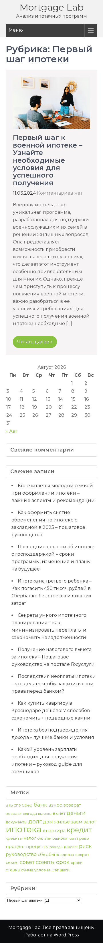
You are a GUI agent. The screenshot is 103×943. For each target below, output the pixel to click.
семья (12, 862)
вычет (59, 813)
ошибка (59, 838)
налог (29, 838)
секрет (82, 854)
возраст (14, 813)
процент (15, 846)
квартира (54, 830)
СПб (17, 805)
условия (42, 870)
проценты (37, 846)
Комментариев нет (59, 193)
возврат (72, 805)
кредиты (14, 838)
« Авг (12, 431)
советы (45, 862)
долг (35, 821)
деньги (76, 813)
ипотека (24, 829)
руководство (21, 854)
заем (76, 822)
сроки (76, 862)
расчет (71, 846)
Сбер (27, 805)
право (83, 838)
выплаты (45, 814)
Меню (16, 30)
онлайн (44, 838)
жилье (62, 822)
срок (63, 862)
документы (16, 822)
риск (85, 846)
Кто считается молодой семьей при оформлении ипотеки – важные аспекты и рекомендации (53, 493)
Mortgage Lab (51, 7)
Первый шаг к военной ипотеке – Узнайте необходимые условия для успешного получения (47, 160)
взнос (55, 805)
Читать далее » (35, 341)
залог (90, 822)
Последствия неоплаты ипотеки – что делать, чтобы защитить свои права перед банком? (53, 684)
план (72, 839)
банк (40, 804)
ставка (13, 870)
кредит (79, 830)
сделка (67, 854)
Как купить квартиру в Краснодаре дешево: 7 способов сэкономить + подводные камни (50, 710)
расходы (56, 847)
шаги (64, 870)
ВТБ (9, 805)
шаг (55, 870)
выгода (30, 813)
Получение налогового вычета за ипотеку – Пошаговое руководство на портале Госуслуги (53, 657)
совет (27, 862)
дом (48, 822)
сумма (27, 870)
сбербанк (48, 854)
